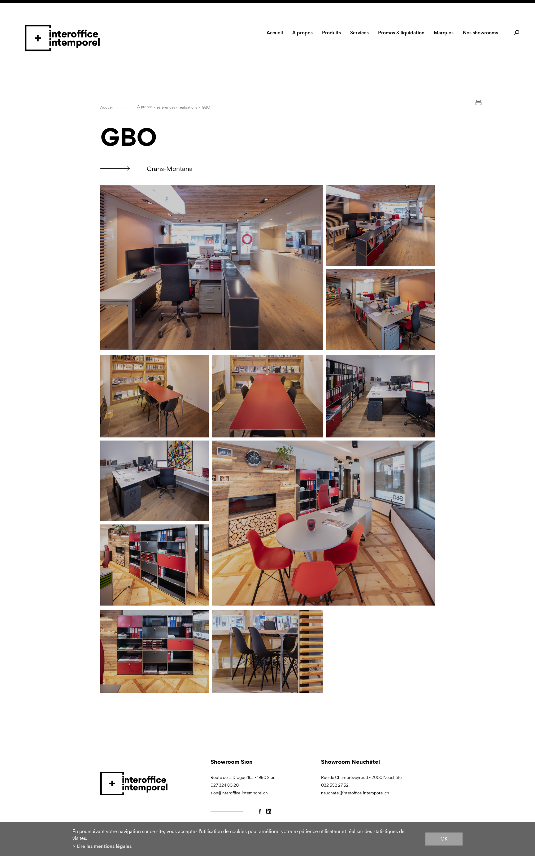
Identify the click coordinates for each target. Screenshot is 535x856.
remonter (455, 786)
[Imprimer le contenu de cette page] (478, 103)
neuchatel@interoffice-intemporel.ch (355, 793)
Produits (331, 32)
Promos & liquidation (401, 32)
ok (444, 839)
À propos (302, 32)
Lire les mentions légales (104, 846)
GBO (206, 107)
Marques (444, 32)
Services (359, 32)
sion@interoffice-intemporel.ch (239, 793)
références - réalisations (177, 107)
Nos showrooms (480, 32)
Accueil (275, 32)
